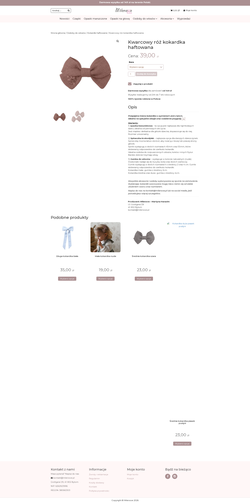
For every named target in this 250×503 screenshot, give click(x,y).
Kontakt (93, 486)
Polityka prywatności (99, 491)
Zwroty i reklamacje (98, 474)
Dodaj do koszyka (146, 74)
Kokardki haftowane (97, 33)
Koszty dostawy (96, 482)
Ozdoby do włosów (144, 18)
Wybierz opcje (67, 278)
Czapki (77, 18)
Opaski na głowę (120, 18)
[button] (117, 41)
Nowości (65, 18)
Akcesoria (166, 18)
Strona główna (58, 33)
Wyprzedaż (183, 18)
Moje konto (191, 10)
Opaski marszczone (95, 18)
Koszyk (130, 478)
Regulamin (94, 478)
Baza (131, 62)
